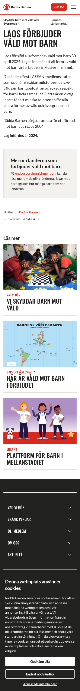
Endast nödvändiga (40, 674)
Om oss (13, 543)
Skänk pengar (19, 519)
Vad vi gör (16, 507)
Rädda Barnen (29, 212)
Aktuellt (15, 554)
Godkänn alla (40, 661)
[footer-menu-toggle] (69, 507)
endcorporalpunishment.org (35, 173)
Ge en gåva (59, 6)
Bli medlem (17, 531)
